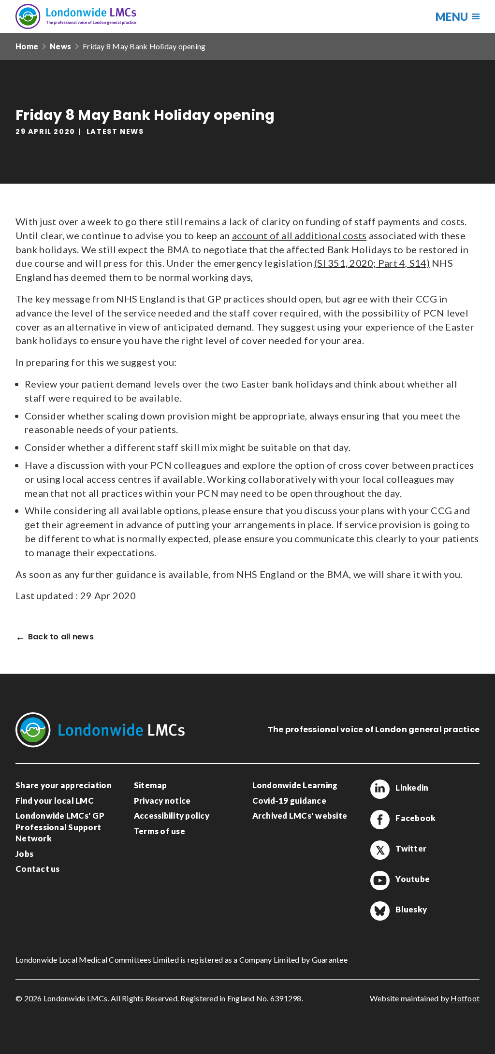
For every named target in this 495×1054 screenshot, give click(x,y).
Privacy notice (162, 800)
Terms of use (159, 831)
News (60, 46)
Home (26, 46)
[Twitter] (380, 850)
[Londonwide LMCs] (75, 16)
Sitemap (150, 785)
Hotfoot (465, 998)
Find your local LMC (54, 800)
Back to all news (61, 637)
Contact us (37, 869)
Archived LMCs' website (300, 815)
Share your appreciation (63, 785)
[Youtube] (380, 880)
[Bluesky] (380, 911)
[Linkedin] (380, 789)
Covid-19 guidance (289, 800)
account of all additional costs (299, 235)
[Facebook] (380, 819)
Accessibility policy (171, 815)
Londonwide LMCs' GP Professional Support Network (59, 826)
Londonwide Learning (295, 785)
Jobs (24, 854)
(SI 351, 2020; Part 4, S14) (372, 263)
